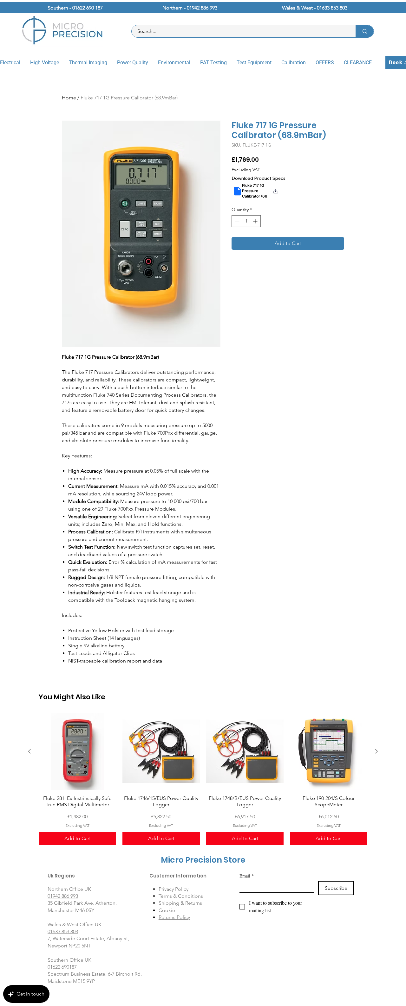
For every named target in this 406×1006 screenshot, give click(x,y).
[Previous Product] (29, 751)
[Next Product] (376, 751)
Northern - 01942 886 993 (189, 8)
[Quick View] (77, 751)
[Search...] (365, 31)
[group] (203, 779)
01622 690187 (62, 967)
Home (69, 98)
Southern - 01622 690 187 (75, 8)
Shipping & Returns (180, 903)
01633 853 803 (63, 931)
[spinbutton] (246, 221)
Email (246, 875)
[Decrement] (236, 221)
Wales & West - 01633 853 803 (314, 8)
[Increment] (256, 221)
